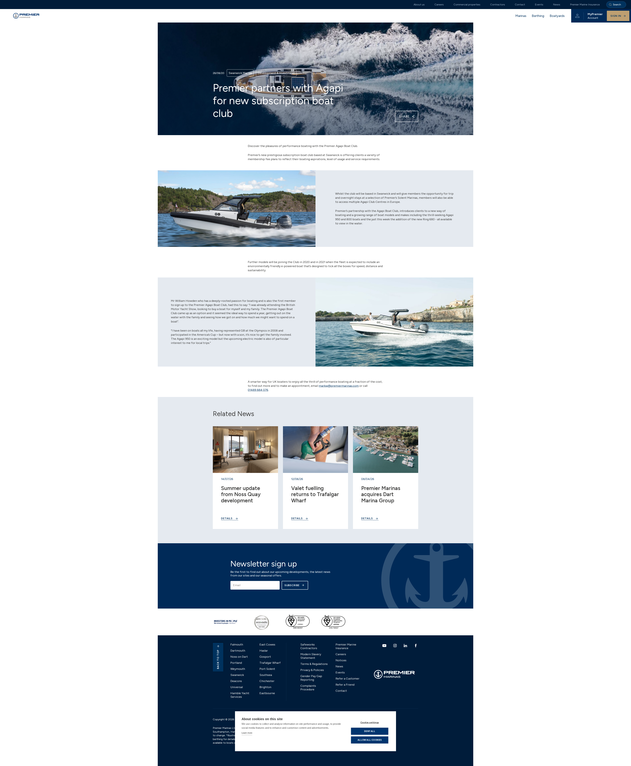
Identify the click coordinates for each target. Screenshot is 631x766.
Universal (236, 687)
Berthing (538, 16)
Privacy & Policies (312, 670)
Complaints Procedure (308, 687)
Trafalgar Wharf (270, 663)
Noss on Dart (239, 656)
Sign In (615, 15)
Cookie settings (369, 722)
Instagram (395, 645)
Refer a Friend (345, 684)
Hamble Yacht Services (239, 695)
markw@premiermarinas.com (339, 386)
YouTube (384, 646)
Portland (236, 663)
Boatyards (557, 16)
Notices (341, 660)
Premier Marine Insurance (585, 4)
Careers (439, 4)
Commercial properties (467, 4)
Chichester (266, 681)
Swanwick (237, 675)
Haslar (263, 650)
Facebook (416, 645)
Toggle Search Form (616, 4)
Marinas (520, 16)
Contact (520, 4)
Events (539, 4)
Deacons (236, 681)
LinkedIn (406, 645)
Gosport (265, 656)
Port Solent (267, 669)
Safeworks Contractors (308, 646)
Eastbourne (267, 693)
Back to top (218, 659)
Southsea (265, 675)
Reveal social (413, 116)
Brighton (265, 687)
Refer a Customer (347, 678)
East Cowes (267, 644)
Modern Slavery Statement (310, 656)
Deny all (369, 731)
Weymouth (237, 669)
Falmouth (236, 644)
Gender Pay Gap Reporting (311, 678)
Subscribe (292, 585)
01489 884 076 (258, 390)
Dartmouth (237, 650)
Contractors (497, 4)
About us (419, 4)
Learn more (247, 733)
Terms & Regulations (314, 664)
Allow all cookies (370, 740)
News (556, 4)
